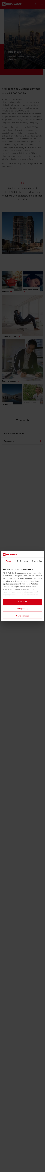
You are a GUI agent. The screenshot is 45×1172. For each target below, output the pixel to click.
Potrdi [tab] (8, 561)
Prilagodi (21, 609)
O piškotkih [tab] (37, 561)
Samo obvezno (22, 616)
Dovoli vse (22, 602)
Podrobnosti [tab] (22, 561)
